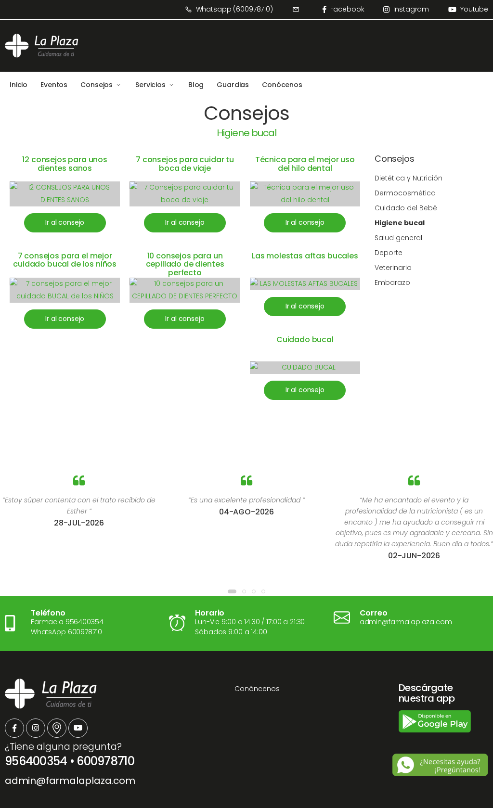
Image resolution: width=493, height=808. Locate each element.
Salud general (398, 238)
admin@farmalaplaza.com (70, 780)
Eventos (53, 85)
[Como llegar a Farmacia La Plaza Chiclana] (56, 728)
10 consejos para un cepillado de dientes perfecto (185, 264)
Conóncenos (257, 688)
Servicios (150, 85)
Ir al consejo (64, 222)
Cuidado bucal (305, 339)
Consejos (96, 85)
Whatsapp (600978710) (234, 9)
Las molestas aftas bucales (305, 255)
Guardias (233, 85)
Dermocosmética (405, 193)
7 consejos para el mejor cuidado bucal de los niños (65, 260)
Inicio (18, 85)
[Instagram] (35, 728)
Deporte (388, 252)
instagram (411, 9)
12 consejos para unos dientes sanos (64, 164)
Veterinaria (393, 267)
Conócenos (282, 85)
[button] (232, 591)
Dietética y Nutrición (408, 178)
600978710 (105, 761)
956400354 (36, 761)
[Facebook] (14, 728)
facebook (347, 9)
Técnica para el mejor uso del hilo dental (305, 164)
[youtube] (78, 728)
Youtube (474, 9)
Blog (196, 85)
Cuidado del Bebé (406, 208)
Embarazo (392, 282)
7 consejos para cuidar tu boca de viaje (185, 164)
